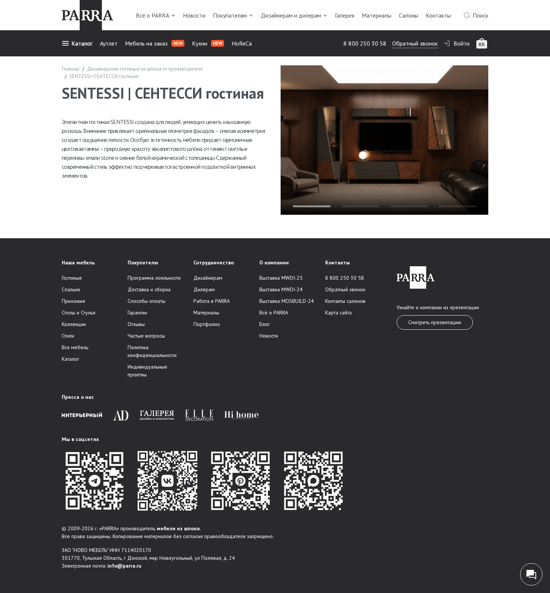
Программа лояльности (154, 277)
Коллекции (74, 324)
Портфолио (206, 324)
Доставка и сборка (149, 289)
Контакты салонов (345, 301)
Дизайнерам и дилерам (291, 15)
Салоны (408, 15)
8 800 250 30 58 (364, 43)
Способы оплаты (146, 301)
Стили (68, 335)
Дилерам (204, 289)
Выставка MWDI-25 (281, 277)
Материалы (376, 15)
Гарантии (137, 312)
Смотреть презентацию (434, 322)
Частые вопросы (146, 335)
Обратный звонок (415, 43)
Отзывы (136, 324)
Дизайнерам (207, 277)
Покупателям (230, 15)
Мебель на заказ (154, 43)
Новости (194, 15)
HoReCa (242, 43)
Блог (264, 324)
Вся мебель (75, 347)
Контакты (438, 15)
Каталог (81, 43)
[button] (311, 206)
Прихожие (73, 301)
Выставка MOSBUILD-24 (286, 301)
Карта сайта (338, 312)
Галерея (344, 15)
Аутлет (108, 43)
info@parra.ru (124, 565)
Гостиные (72, 277)
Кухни (207, 43)
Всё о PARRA (152, 15)
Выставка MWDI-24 (281, 289)
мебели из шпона (178, 528)
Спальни (71, 289)
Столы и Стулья (78, 312)
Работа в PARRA (211, 301)
